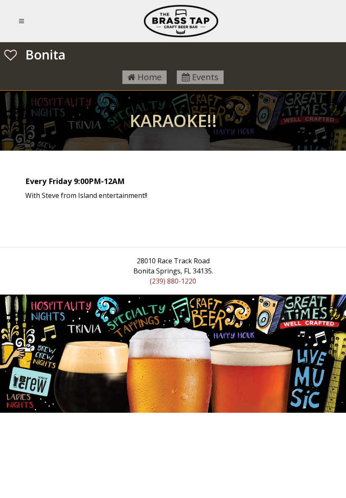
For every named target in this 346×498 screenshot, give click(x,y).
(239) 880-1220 (173, 281)
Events (204, 77)
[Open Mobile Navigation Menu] (23, 21)
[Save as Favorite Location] (10, 55)
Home (148, 77)
